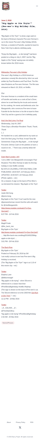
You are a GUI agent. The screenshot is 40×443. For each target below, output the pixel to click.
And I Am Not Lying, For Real (12, 120)
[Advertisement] (20, 346)
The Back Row (6, 247)
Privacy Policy (20, 422)
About (9, 422)
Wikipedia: (14, 72)
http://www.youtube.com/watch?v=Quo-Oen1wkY (19, 232)
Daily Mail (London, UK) (10, 157)
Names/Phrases (8, 323)
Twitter (3, 190)
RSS (31, 422)
